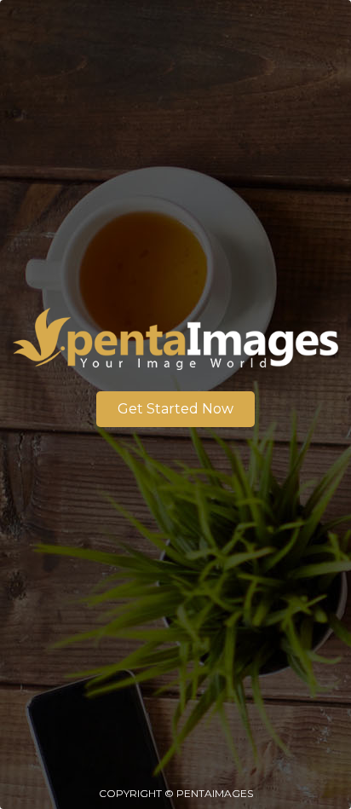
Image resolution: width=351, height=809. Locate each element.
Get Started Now (175, 409)
